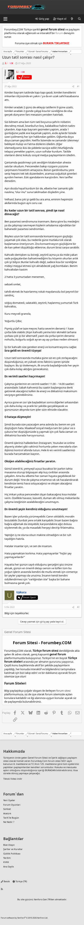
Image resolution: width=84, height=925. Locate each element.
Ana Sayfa (8, 866)
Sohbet (7, 808)
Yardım (7, 857)
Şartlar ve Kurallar (13, 849)
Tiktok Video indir (12, 778)
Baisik (6, 881)
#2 (78, 607)
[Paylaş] (73, 86)
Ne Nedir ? (8, 821)
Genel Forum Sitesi (38, 757)
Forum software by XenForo (24, 917)
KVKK (6, 862)
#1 (78, 86)
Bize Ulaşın (9, 844)
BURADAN (50, 770)
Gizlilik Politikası (11, 853)
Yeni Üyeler (9, 800)
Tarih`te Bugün (11, 817)
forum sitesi (63, 690)
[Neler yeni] (72, 18)
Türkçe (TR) (21, 881)
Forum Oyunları (11, 804)
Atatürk (7, 813)
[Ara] (79, 18)
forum (59, 33)
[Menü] (5, 19)
